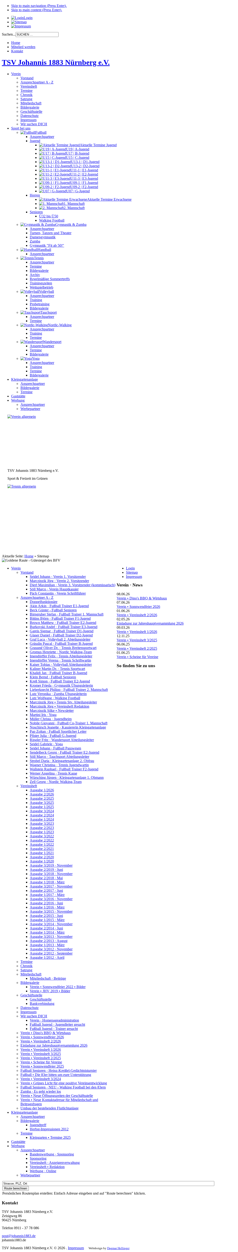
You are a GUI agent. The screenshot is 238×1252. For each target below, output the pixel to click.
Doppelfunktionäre (43, 602)
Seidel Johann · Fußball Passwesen (55, 748)
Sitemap (132, 572)
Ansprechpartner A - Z (36, 597)
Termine (26, 962)
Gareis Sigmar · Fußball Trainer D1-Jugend (61, 631)
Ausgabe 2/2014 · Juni (46, 928)
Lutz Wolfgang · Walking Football (55, 698)
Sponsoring (38, 1158)
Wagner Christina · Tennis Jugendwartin (59, 765)
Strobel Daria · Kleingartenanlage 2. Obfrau (62, 761)
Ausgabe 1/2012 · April (47, 957)
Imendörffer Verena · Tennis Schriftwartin (60, 660)
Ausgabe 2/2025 (42, 798)
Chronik (26, 966)
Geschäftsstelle (31, 995)
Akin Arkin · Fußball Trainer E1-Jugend (59, 606)
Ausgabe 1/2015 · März (47, 920)
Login (130, 568)
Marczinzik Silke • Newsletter (52, 711)
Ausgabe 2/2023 (42, 828)
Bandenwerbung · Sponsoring (52, 1154)
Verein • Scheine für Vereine (41, 1062)
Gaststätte (18, 1142)
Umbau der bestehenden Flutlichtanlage (49, 1108)
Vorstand (26, 572)
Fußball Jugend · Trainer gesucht (54, 1029)
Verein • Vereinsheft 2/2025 (40, 1058)
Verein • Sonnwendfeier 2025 (42, 1066)
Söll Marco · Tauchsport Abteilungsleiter (59, 757)
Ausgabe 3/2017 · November (51, 886)
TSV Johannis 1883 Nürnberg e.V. (56, 62)
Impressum (28, 1012)
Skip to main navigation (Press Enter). (39, 6)
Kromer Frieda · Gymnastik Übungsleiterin (61, 685)
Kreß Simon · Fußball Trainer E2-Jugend (60, 681)
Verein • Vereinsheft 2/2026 (40, 1041)
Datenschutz (29, 1008)
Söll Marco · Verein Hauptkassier (54, 589)
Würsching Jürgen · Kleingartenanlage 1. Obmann (67, 777)
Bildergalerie (29, 983)
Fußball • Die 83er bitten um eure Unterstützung (55, 1075)
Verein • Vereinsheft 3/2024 (40, 1079)
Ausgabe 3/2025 (42, 803)
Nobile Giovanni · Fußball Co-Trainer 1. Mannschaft (68, 723)
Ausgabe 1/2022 (42, 844)
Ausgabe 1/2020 (42, 861)
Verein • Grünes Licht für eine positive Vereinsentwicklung (63, 1083)
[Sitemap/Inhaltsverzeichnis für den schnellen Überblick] (19, 22)
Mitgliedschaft (30, 974)
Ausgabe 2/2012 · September (51, 953)
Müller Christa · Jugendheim (51, 719)
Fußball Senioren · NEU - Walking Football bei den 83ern (63, 1087)
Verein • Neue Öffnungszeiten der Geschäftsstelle (56, 1096)
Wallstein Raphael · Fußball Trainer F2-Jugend (64, 769)
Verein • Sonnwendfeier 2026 (42, 1037)
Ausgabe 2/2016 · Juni (46, 903)
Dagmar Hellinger (118, 1248)
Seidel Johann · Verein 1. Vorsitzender (58, 577)
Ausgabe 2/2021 (42, 849)
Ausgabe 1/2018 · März (47, 882)
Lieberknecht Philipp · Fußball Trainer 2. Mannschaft (69, 690)
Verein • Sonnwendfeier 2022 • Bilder (58, 987)
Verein (16, 568)
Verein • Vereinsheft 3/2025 (40, 1054)
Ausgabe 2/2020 (42, 857)
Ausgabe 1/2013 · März (47, 945)
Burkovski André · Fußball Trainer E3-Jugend (63, 627)
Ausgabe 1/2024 (42, 819)
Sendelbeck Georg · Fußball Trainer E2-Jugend (64, 752)
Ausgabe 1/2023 (42, 832)
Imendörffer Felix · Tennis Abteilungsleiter (61, 656)
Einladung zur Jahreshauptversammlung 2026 (53, 1045)
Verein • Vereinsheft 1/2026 (40, 1050)
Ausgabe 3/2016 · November (51, 899)
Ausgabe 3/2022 (42, 836)
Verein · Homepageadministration (54, 1020)
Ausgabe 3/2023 (42, 824)
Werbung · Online (43, 1171)
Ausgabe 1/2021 (42, 853)
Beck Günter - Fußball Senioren (53, 610)
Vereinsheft (28, 786)
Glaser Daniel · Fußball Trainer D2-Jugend (61, 635)
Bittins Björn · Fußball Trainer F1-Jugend (60, 618)
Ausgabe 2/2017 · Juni (46, 890)
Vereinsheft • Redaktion (47, 1167)
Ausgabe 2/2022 (42, 840)
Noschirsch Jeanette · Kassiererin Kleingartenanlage (68, 727)
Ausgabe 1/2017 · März (47, 895)
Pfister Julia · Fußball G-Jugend (53, 736)
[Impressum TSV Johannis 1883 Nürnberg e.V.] (21, 26)
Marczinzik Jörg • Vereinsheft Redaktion (59, 706)
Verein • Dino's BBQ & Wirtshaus (45, 1033)
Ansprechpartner (32, 1117)
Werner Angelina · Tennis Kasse (53, 773)
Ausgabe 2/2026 (42, 794)
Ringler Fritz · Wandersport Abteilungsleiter (62, 740)
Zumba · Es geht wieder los (40, 1091)
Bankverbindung (42, 1004)
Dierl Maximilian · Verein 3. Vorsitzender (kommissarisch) (72, 585)
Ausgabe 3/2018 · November (51, 874)
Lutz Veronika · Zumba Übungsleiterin (58, 694)
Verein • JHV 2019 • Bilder (50, 991)
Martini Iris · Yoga (43, 715)
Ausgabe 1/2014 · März (47, 932)
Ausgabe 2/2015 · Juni (46, 916)
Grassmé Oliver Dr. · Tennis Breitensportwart (63, 648)
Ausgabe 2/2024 (42, 815)
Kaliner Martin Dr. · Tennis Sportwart (57, 669)
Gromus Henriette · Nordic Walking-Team (61, 652)
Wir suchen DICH (33, 1016)
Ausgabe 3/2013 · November (51, 937)
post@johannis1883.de (19, 1236)
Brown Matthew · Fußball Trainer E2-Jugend (63, 623)
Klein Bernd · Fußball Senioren (53, 677)
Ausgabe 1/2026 (42, 790)
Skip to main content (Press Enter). (36, 10)
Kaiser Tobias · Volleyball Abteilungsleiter (61, 664)
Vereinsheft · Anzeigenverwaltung (55, 1163)
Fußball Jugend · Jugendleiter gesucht (57, 1024)
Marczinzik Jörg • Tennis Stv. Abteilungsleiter (63, 702)
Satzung (26, 970)
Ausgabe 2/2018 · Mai (46, 878)
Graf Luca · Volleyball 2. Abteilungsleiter (60, 639)
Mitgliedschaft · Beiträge (48, 978)
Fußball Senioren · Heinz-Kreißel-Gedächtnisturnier (58, 1070)
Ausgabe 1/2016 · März (47, 907)
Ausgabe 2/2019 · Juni (46, 870)
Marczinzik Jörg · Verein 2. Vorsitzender (59, 581)
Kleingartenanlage (24, 1112)
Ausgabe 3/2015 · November (51, 911)
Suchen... (9, 34)
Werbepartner (30, 1175)
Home (28, 556)
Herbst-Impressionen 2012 (49, 1129)
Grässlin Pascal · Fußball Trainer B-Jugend (61, 644)
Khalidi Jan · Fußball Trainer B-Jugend (58, 673)
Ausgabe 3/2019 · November (51, 865)
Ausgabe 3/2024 (42, 811)
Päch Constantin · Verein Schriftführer (58, 593)
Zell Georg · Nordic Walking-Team (56, 782)
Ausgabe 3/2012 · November (51, 949)
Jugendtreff (38, 1125)
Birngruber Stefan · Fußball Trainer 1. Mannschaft (66, 614)
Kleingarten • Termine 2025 (50, 1137)
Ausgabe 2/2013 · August (48, 941)
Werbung (18, 1146)
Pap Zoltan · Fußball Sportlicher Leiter (58, 731)
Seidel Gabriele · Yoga (46, 744)
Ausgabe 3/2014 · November (51, 924)
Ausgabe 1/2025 (42, 807)
